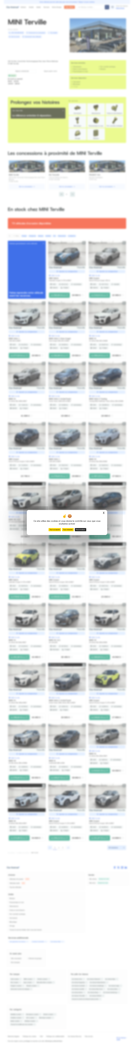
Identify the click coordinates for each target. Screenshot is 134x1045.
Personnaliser (80, 530)
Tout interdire (68, 530)
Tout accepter (55, 530)
